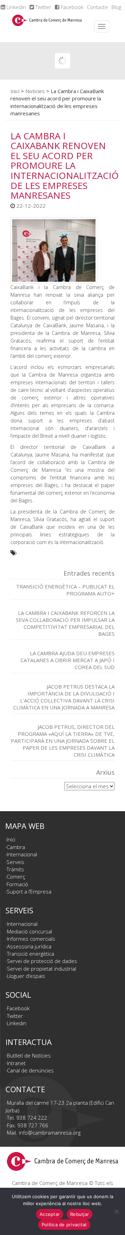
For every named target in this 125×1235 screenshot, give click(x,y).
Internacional (22, 854)
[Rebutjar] (116, 1211)
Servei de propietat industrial (41, 968)
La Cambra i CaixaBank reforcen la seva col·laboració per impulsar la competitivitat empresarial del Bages (65, 623)
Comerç (16, 876)
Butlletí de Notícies (29, 1055)
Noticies (35, 91)
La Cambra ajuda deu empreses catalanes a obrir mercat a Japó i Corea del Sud (67, 660)
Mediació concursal (29, 931)
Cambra (16, 846)
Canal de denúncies (30, 1070)
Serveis (15, 861)
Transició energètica (30, 953)
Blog (116, 6)
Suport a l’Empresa (29, 891)
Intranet (16, 1063)
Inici (14, 91)
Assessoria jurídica (29, 946)
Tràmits (15, 869)
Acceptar (50, 1214)
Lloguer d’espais (26, 975)
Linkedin (15, 6)
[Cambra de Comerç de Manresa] (46, 26)
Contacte (97, 6)
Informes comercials (31, 938)
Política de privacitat (64, 1224)
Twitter (42, 6)
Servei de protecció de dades (42, 960)
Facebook (71, 6)
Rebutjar (79, 1214)
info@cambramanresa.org (50, 1132)
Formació (17, 884)
